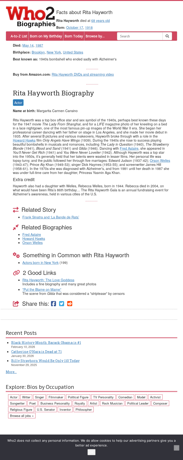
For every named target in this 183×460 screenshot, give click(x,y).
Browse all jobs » (22, 415)
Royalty (80, 403)
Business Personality (55, 403)
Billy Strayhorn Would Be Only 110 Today (45, 360)
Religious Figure (21, 409)
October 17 (74, 27)
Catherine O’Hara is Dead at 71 (36, 351)
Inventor (65, 409)
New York (54, 52)
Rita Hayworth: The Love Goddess (48, 279)
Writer (26, 397)
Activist (155, 397)
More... (11, 372)
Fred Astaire (129, 148)
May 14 (28, 45)
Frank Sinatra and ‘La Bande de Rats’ (50, 217)
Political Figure (78, 397)
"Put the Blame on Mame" (41, 289)
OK (91, 452)
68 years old (100, 20)
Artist (93, 403)
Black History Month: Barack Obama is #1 (46, 342)
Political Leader (137, 403)
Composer (160, 403)
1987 (39, 45)
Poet (32, 403)
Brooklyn (38, 52)
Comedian (125, 397)
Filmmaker (56, 397)
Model (141, 397)
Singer (39, 397)
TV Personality (103, 397)
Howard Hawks (24, 140)
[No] (176, 448)
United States (73, 52)
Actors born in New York (40, 262)
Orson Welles (160, 160)
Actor (18, 102)
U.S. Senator (46, 409)
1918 (89, 27)
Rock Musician (112, 403)
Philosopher (84, 409)
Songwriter (17, 403)
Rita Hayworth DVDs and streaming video (83, 74)
